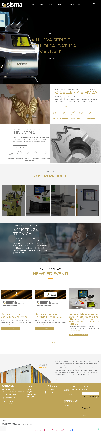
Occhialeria (90, 118)
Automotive (12, 159)
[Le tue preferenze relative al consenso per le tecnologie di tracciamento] (98, 429)
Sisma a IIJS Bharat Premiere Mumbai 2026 (70, 395)
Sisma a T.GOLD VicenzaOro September (72, 390)
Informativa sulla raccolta (35, 430)
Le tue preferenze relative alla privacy (57, 430)
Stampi (36, 159)
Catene (56, 118)
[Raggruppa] (46, 392)
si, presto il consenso (87, 410)
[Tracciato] (53, 392)
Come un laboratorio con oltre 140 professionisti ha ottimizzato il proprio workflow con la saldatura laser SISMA (71, 402)
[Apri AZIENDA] (35, 4)
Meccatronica (21, 159)
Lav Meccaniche (29, 159)
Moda (73, 118)
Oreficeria (64, 118)
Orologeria (81, 118)
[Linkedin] (50, 392)
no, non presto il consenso (89, 412)
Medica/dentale (47, 159)
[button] (2, 42)
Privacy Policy (95, 397)
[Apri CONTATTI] (82, 4)
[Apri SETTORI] (53, 4)
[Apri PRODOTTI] (44, 4)
